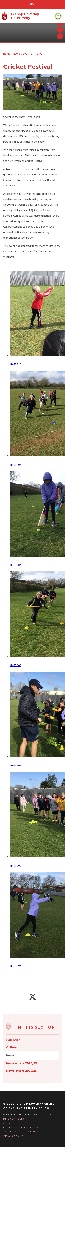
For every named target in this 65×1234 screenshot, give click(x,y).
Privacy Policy (14, 1119)
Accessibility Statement (22, 1132)
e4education (42, 1114)
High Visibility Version (21, 1127)
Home (6, 53)
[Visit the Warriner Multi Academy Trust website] (58, 16)
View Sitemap (13, 1136)
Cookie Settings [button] (15, 1123)
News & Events (22, 53)
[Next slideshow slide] (60, 30)
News (39, 53)
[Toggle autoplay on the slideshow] (60, 36)
